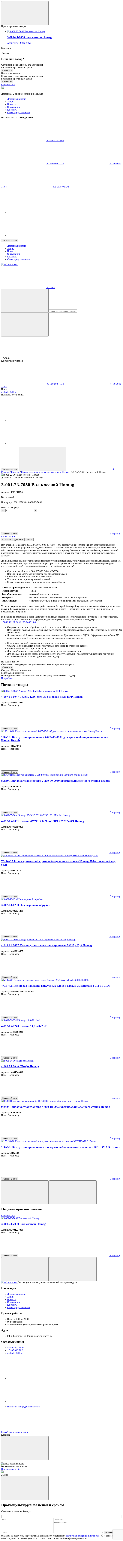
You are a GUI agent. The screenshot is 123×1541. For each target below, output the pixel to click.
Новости (11, 104)
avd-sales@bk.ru (60, 186)
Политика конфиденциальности (23, 1406)
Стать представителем (18, 112)
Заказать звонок (9, 240)
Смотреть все (8, 84)
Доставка (18, 539)
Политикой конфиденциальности (83, 1535)
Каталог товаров (55, 140)
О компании (13, 107)
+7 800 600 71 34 (55, 163)
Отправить (110, 1532)
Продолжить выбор (11, 1469)
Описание (6, 539)
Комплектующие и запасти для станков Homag (45, 472)
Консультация (8, 536)
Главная (5, 472)
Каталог (15, 472)
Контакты (12, 109)
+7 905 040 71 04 (27, 622)
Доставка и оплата (16, 99)
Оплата (29, 539)
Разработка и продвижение (15, 1432)
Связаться (7, 70)
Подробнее (6, 678)
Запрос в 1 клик (9, 534)
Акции (10, 101)
